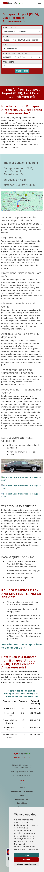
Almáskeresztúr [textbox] (11, 48)
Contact (22, 787)
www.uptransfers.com (22, 761)
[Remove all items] (37, 40)
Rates (22, 784)
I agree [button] (26, 855)
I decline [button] (26, 859)
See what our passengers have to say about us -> (22, 646)
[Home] (13, 3)
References (22, 807)
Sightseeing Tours (22, 799)
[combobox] (22, 40)
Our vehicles (22, 803)
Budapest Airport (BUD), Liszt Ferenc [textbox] (20, 40)
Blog (22, 795)
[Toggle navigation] (40, 4)
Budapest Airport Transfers (22, 791)
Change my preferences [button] (26, 864)
